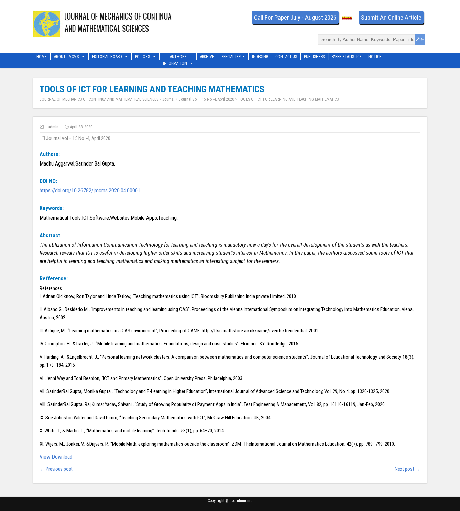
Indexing (260, 56)
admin (53, 127)
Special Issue (233, 56)
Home (41, 56)
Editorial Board (107, 56)
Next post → (407, 469)
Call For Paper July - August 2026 (295, 17)
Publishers (314, 56)
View (45, 457)
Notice (374, 56)
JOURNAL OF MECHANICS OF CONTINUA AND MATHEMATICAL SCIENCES (99, 99)
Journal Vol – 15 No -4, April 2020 (206, 99)
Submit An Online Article (391, 17)
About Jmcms (66, 56)
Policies (142, 56)
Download (62, 457)
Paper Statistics (346, 56)
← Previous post (56, 469)
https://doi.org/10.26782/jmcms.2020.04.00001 (90, 190)
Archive (207, 56)
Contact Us (286, 56)
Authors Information (175, 57)
